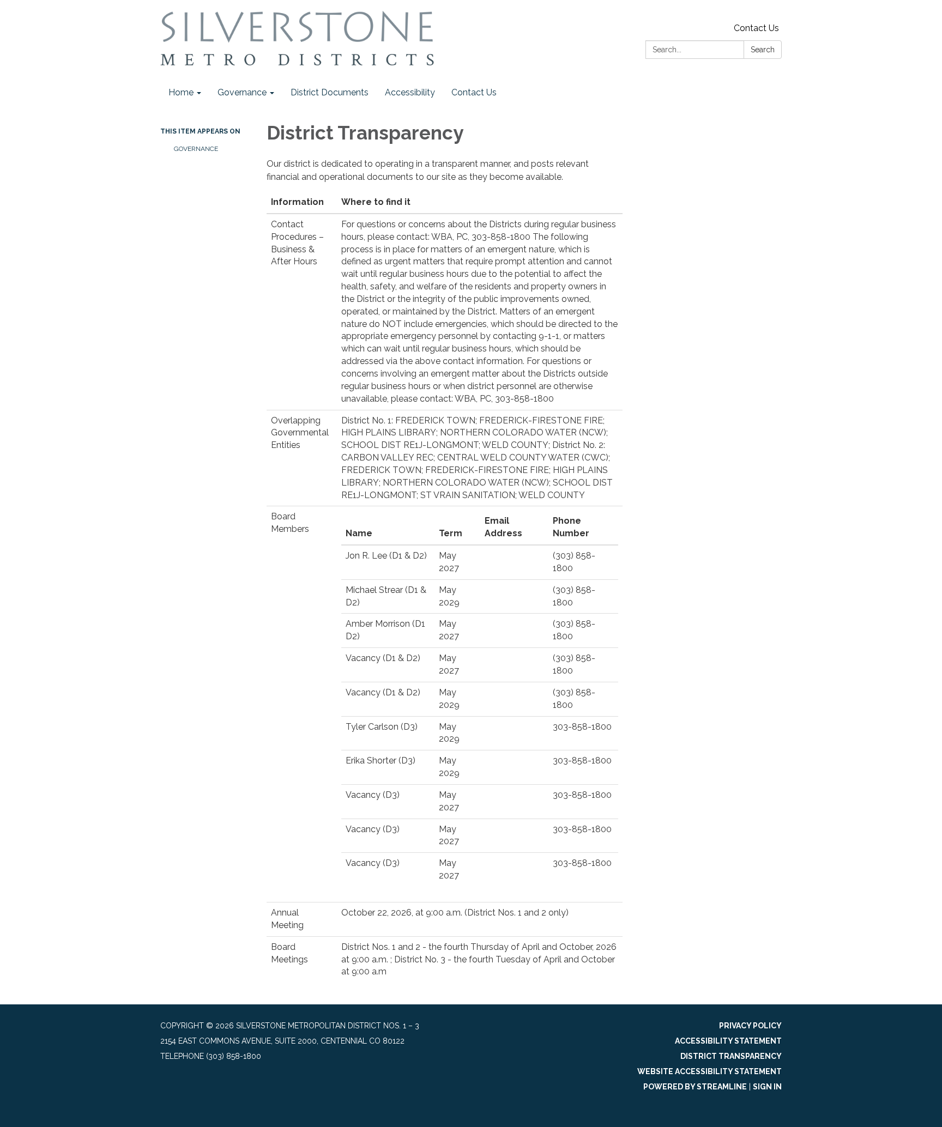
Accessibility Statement (728, 1041)
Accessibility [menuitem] (410, 92)
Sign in (767, 1086)
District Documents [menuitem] (330, 92)
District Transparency (731, 1056)
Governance (196, 149)
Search (763, 49)
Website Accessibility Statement (709, 1071)
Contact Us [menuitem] (474, 92)
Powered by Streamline (695, 1086)
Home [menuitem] (181, 92)
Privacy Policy (750, 1025)
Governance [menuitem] (242, 92)
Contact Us (756, 28)
